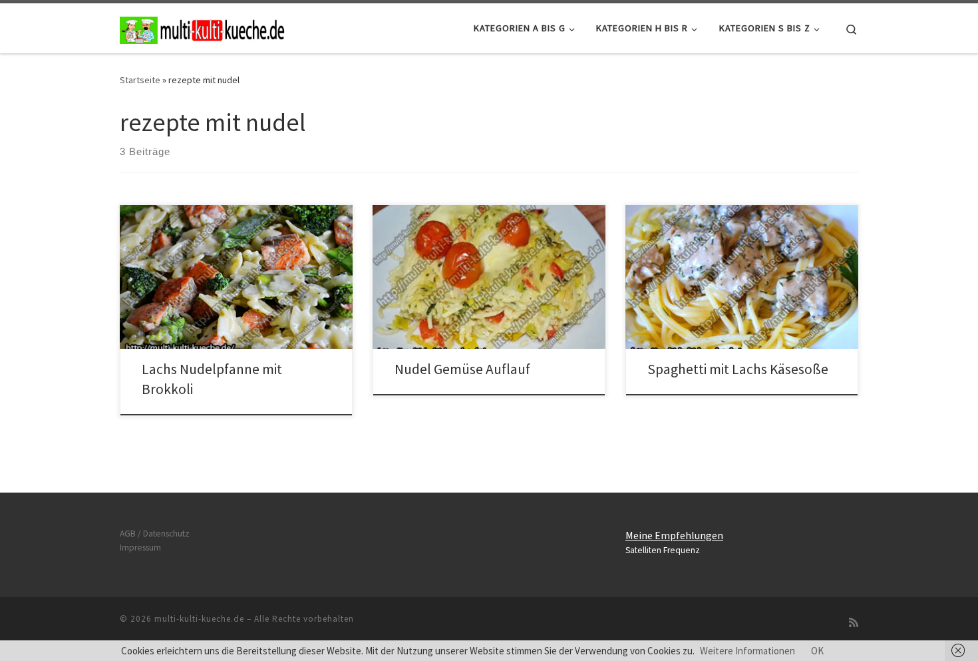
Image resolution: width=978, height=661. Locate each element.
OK (817, 650)
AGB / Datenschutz (155, 533)
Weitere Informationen (747, 650)
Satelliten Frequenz (662, 550)
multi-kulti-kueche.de (199, 618)
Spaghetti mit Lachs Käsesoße (737, 369)
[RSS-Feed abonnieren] (853, 622)
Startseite (140, 80)
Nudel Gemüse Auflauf (462, 369)
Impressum (140, 547)
